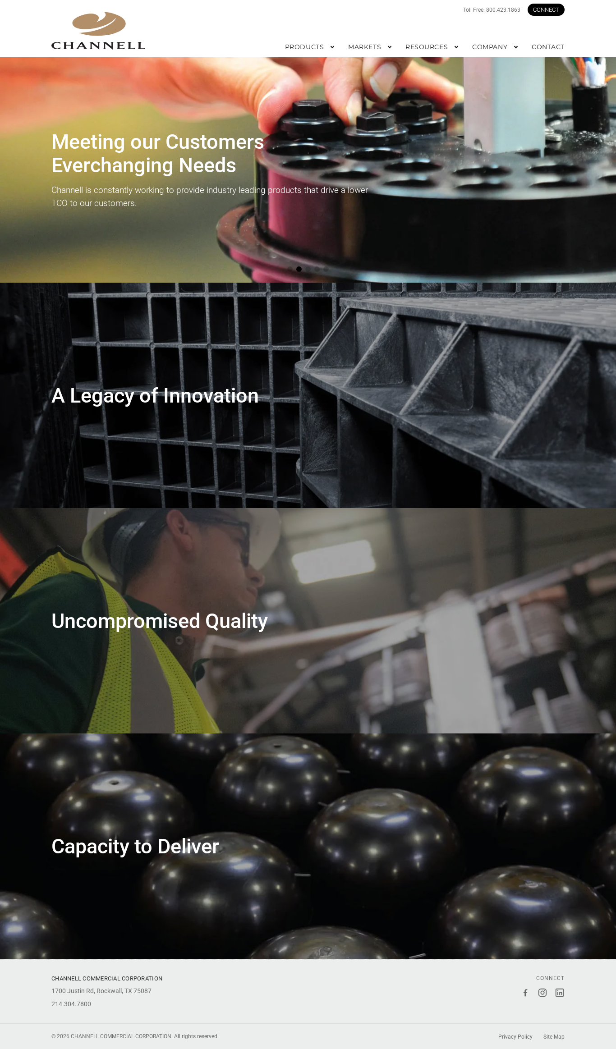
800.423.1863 (503, 10)
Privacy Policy (515, 1037)
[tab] (290, 269)
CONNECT (546, 9)
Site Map (554, 1037)
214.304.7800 (71, 1004)
